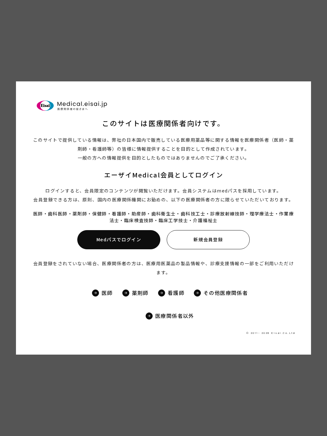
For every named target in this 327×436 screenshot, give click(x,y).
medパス (227, 190)
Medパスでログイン (118, 239)
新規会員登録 (208, 239)
